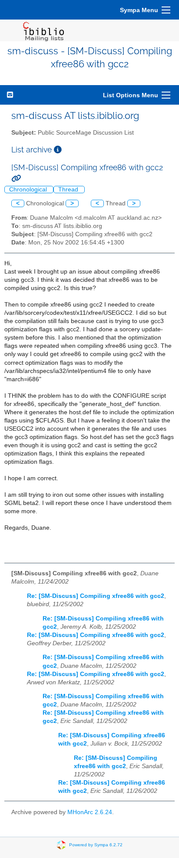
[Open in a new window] (58, 149)
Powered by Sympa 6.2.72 (96, 844)
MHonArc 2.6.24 (89, 812)
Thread (69, 189)
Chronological (29, 189)
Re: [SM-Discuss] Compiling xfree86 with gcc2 (95, 596)
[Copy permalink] (16, 178)
